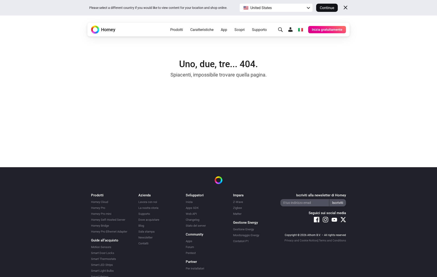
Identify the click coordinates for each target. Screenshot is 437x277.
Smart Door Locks (102, 253)
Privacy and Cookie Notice (301, 240)
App (224, 30)
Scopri (239, 30)
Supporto (259, 30)
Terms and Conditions (332, 240)
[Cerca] (280, 30)
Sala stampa (146, 231)
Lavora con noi (147, 202)
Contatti (143, 243)
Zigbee (237, 208)
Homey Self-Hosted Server (108, 219)
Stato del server (196, 225)
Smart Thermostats (103, 259)
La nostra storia (148, 208)
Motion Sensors (101, 247)
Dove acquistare (148, 219)
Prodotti (176, 30)
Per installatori (195, 268)
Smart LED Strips (102, 265)
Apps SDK (192, 208)
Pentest (191, 253)
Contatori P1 (241, 241)
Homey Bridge (100, 225)
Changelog (192, 219)
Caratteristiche (201, 30)
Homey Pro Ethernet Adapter (109, 231)
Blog (141, 225)
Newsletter (145, 237)
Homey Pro (98, 208)
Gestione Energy (243, 229)
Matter (237, 213)
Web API (191, 213)
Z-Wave (238, 202)
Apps (189, 241)
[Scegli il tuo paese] (300, 30)
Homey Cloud (99, 202)
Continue (327, 8)
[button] (276, 8)
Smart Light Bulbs (102, 270)
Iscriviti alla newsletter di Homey (321, 195)
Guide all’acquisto (104, 240)
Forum (190, 247)
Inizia (189, 202)
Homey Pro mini (101, 213)
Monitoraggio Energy (246, 235)
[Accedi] (290, 30)
